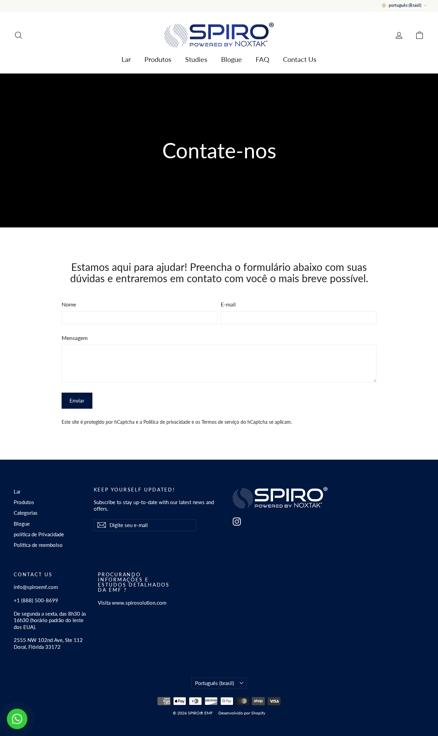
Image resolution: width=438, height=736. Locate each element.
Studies (196, 59)
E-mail (228, 304)
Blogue (231, 59)
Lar (126, 59)
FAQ (262, 59)
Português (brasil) (214, 683)
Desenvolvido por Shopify (241, 712)
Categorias (26, 513)
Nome (69, 304)
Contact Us (300, 59)
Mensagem (75, 337)
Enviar (77, 400)
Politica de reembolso (38, 545)
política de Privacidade (39, 534)
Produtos (157, 59)
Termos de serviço (220, 422)
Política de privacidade (166, 422)
